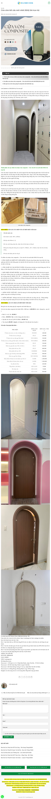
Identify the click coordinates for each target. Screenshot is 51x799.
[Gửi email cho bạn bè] (27, 677)
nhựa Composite (10, 172)
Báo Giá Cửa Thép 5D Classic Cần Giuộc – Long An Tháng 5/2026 (17, 757)
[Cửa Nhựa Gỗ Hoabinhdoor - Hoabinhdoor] (25, 3)
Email (4, 721)
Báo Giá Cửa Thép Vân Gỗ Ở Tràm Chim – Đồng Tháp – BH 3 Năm (17, 755)
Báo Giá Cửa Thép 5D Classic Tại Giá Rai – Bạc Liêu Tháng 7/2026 (17, 750)
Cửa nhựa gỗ (14, 14)
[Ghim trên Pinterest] (29, 677)
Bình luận (5, 703)
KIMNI (6, 657)
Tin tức (2, 8)
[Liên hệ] (2, 796)
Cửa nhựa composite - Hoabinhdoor (28, 790)
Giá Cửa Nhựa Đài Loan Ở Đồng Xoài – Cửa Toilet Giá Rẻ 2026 (16, 752)
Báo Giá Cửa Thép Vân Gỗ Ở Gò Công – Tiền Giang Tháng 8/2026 (17, 747)
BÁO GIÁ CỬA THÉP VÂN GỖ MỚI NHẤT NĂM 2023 (22, 229)
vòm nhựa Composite (21, 283)
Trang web (5, 727)
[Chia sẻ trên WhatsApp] (19, 677)
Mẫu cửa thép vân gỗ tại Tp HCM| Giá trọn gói (14, 692)
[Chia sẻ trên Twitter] (24, 677)
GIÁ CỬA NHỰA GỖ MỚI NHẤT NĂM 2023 (19, 303)
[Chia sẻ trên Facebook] (22, 677)
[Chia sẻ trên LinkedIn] (31, 677)
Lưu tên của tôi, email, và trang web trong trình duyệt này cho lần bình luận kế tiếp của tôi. (25, 733)
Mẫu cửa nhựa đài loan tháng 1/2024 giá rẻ (37, 692)
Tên (4, 715)
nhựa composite (11, 309)
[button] (2, 3)
